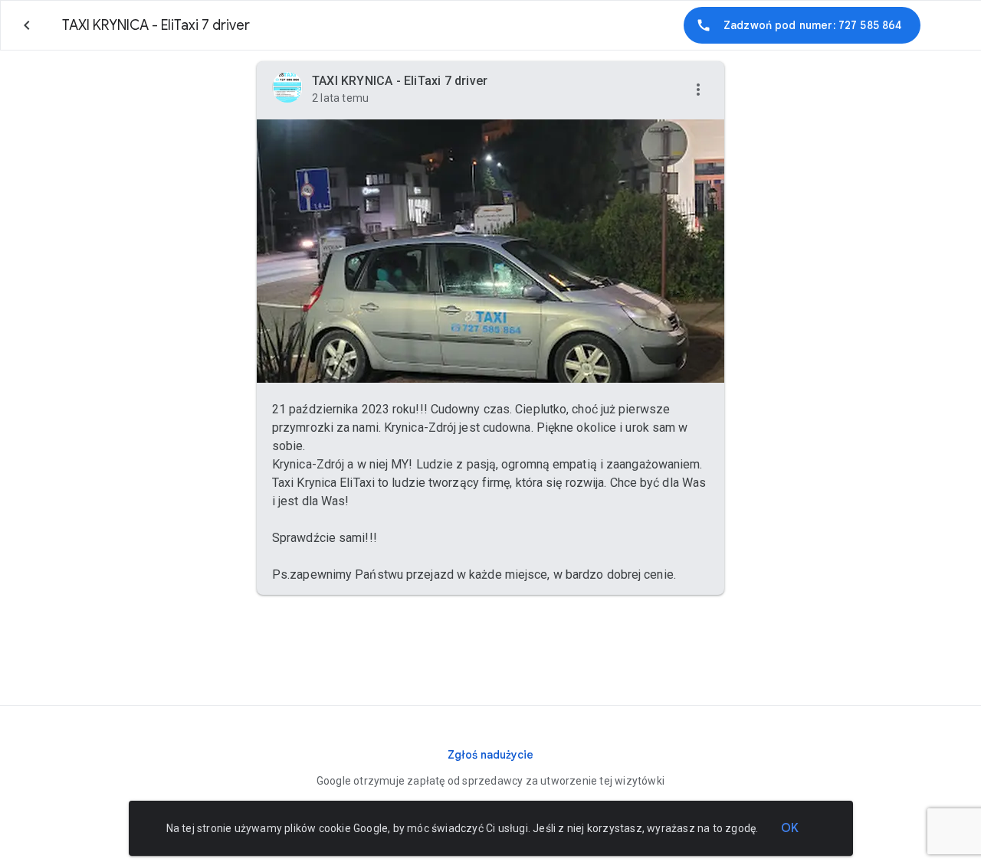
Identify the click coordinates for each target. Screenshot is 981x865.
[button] (698, 90)
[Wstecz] (26, 25)
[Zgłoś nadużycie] (490, 754)
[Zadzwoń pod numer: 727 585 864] (802, 25)
